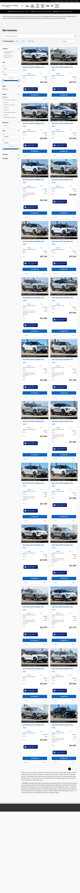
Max (3, 71)
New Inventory (27, 6)
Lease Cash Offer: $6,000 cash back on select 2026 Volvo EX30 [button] (58, 560)
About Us (52, 6)
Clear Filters (31, 41)
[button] (35, 70)
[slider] (3, 81)
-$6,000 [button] (45, 193)
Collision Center (48, 6)
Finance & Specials (37, 6)
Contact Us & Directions (57, 6)
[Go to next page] (76, 769)
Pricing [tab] (29, 73)
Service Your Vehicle (42, 6)
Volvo (23, 41)
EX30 (16, 41)
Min (3, 65)
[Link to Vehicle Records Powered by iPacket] (31, 89)
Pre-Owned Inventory (32, 6)
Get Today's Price (35, 95)
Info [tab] (41, 73)
